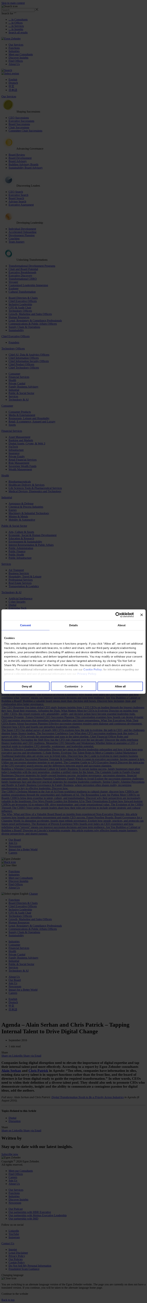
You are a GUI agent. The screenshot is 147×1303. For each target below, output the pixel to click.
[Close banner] (141, 614)
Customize (71, 686)
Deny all (27, 686)
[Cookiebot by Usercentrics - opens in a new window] (118, 614)
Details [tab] (73, 625)
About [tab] (121, 625)
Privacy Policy (86, 673)
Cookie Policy (92, 669)
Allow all (120, 686)
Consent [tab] (25, 625)
